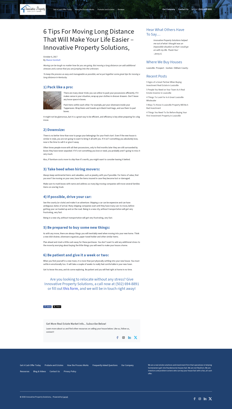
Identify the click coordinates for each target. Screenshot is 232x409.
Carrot (65, 397)
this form (70, 288)
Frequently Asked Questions (105, 365)
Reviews (121, 9)
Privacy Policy (70, 371)
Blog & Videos (39, 371)
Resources (24, 371)
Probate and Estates (106, 9)
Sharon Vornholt (53, 60)
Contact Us (183, 9)
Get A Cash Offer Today (62, 9)
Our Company (168, 9)
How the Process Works (84, 9)
